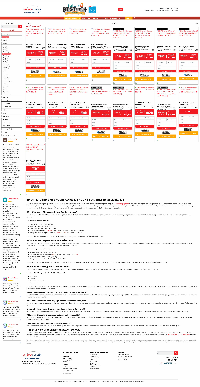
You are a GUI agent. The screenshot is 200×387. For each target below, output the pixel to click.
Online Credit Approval (123, 354)
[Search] (20, 26)
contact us (186, 335)
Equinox (49, 231)
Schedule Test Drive (95, 365)
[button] (72, 18)
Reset (11, 30)
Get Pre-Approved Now (35, 76)
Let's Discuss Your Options (125, 356)
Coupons (65, 361)
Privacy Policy (77, 381)
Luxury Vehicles (94, 356)
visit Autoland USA (174, 335)
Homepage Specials (68, 360)
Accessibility (67, 381)
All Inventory (93, 354)
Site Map (86, 381)
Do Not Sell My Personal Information (102, 381)
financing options (122, 204)
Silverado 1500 (61, 233)
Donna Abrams (13, 199)
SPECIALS (66, 356)
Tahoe (76, 255)
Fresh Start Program (123, 358)
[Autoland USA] (31, 9)
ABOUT (65, 365)
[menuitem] (12, 37)
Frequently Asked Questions (70, 368)
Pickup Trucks (93, 361)
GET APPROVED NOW (70, 352)
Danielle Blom (13, 278)
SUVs (91, 359)
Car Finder (93, 366)
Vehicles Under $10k (95, 358)
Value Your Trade (94, 368)
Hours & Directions (68, 370)
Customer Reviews (67, 373)
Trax (53, 255)
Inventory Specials (67, 358)
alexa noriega (13, 139)
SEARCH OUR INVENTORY (99, 352)
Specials (92, 363)
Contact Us (66, 372)
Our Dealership (66, 367)
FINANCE (121, 352)
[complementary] (195, 382)
